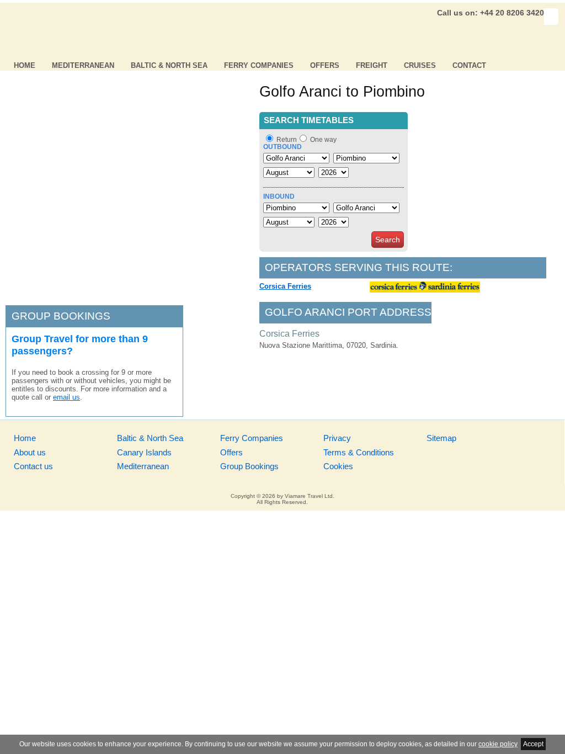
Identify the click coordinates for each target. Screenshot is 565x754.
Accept (533, 744)
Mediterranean (83, 65)
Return (286, 140)
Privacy (337, 438)
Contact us (33, 466)
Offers (324, 65)
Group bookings (61, 316)
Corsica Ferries (285, 286)
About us (30, 452)
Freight (371, 65)
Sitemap (441, 438)
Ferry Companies (259, 65)
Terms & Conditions (358, 452)
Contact (469, 65)
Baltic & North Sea (169, 65)
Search (387, 239)
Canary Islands (144, 452)
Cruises (420, 65)
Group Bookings (249, 466)
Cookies (338, 466)
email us (66, 397)
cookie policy (498, 744)
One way (323, 140)
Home (24, 65)
